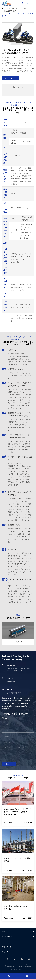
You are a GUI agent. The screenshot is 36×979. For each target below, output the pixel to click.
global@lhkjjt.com (14, 692)
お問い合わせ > (10, 78)
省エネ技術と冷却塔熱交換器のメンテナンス (18, 907)
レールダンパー (18, 642)
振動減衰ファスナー (11, 11)
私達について (6, 947)
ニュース (5, 952)
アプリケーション (8, 936)
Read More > (9, 822)
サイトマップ (11, 970)
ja (28, 3)
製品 (12, 8)
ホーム (6, 8)
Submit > (9, 764)
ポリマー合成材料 (22, 8)
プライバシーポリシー (22, 970)
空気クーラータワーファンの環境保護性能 (18, 860)
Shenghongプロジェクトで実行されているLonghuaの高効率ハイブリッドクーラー (17, 812)
